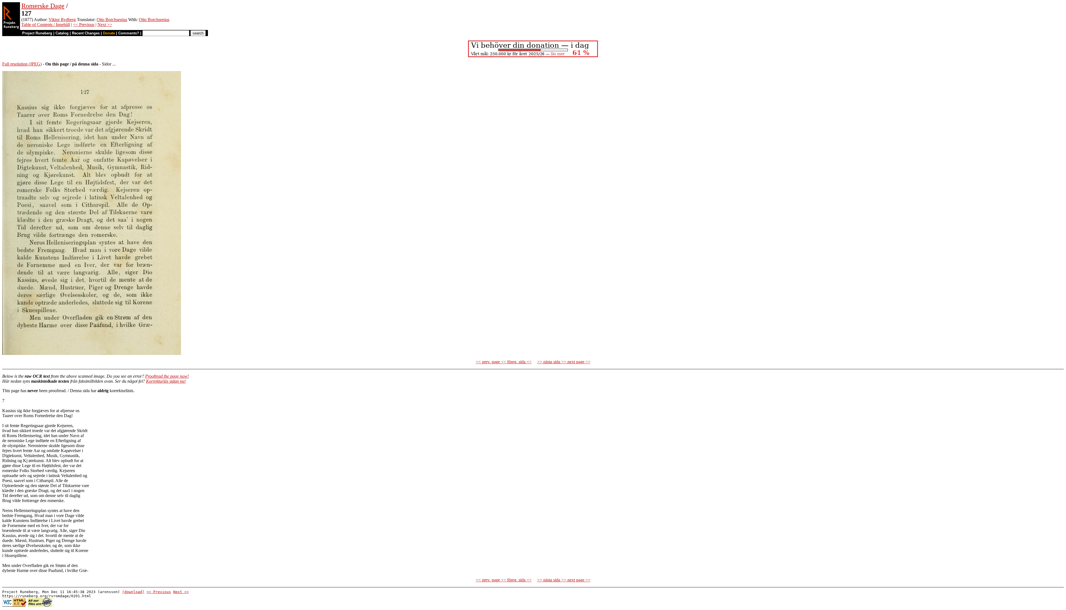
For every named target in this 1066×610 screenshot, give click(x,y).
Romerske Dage (42, 5)
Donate (109, 33)
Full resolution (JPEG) (22, 64)
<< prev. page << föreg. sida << (504, 361)
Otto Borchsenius (112, 19)
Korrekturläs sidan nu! (166, 381)
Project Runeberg (37, 33)
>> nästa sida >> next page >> (563, 361)
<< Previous (83, 24)
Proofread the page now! (167, 376)
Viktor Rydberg (62, 19)
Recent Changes (86, 33)
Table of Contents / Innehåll (45, 24)
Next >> (104, 24)
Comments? (128, 33)
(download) (133, 592)
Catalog (62, 33)
